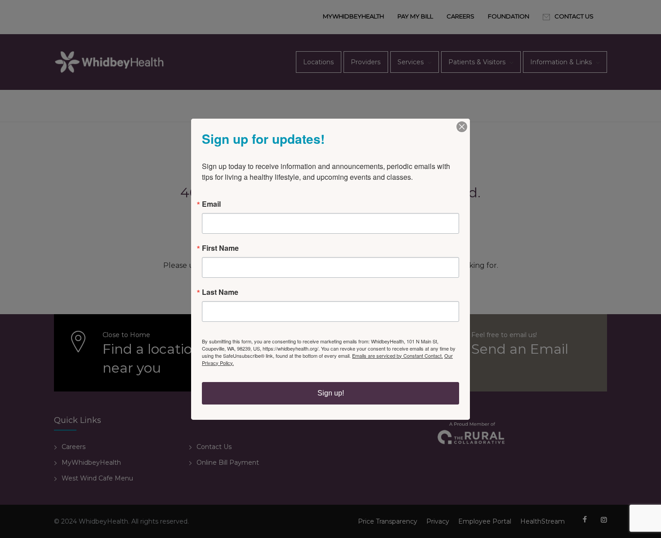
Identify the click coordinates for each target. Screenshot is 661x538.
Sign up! (330, 393)
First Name (220, 248)
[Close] (461, 126)
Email (211, 204)
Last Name (220, 292)
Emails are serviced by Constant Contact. (397, 355)
